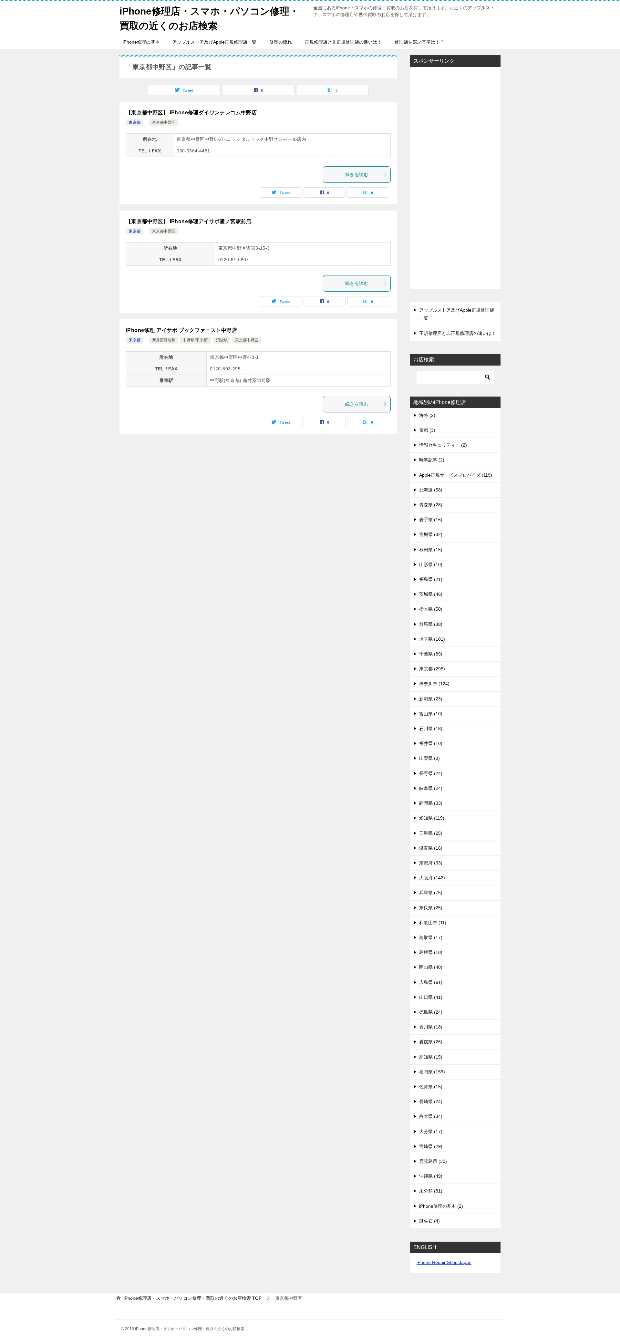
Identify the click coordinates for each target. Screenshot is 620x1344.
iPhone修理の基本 (141, 42)
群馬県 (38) (430, 624)
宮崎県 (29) (430, 1146)
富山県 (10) (430, 713)
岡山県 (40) (430, 967)
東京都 (134, 122)
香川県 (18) (430, 1026)
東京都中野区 (163, 122)
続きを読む (356, 174)
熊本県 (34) (430, 1116)
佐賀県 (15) (430, 1086)
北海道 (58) (430, 489)
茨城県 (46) (430, 594)
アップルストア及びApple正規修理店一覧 (214, 42)
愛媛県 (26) (430, 1041)
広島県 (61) (430, 982)
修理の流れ (280, 42)
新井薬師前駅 (163, 340)
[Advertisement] (455, 178)
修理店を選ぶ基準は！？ (419, 42)
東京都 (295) (432, 668)
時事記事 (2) (431, 459)
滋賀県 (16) (430, 848)
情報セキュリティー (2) (443, 445)
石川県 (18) (430, 728)
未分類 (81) (430, 1191)
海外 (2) (427, 415)
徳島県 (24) (430, 1012)
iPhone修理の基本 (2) (441, 1206)
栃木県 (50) (430, 609)
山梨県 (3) (429, 758)
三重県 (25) (430, 833)
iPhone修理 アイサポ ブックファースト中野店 (181, 330)
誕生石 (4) (429, 1221)
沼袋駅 (222, 340)
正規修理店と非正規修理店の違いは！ (343, 42)
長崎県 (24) (430, 1101)
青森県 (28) (430, 504)
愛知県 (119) (431, 818)
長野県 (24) (430, 773)
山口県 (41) (430, 997)
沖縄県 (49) (430, 1176)
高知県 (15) (430, 1057)
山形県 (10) (430, 564)
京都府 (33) (430, 862)
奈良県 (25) (430, 907)
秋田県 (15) (430, 549)
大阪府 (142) (432, 877)
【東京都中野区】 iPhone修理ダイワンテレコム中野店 (191, 112)
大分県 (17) (430, 1131)
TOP (193, 1298)
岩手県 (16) (430, 519)
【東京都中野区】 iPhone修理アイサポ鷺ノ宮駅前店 (189, 221)
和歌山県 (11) (432, 922)
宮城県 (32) (430, 534)
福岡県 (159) (432, 1071)
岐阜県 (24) (430, 788)
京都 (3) (427, 430)
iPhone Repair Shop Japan (444, 1262)
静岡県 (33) (430, 803)
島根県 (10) (430, 952)
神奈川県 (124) (434, 683)
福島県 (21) (430, 579)
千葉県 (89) (430, 653)
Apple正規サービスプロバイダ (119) (455, 475)
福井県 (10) (430, 743)
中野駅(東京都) (196, 340)
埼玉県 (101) (432, 639)
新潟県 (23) (430, 698)
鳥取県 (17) (430, 937)
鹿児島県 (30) (433, 1161)
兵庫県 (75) (430, 892)
